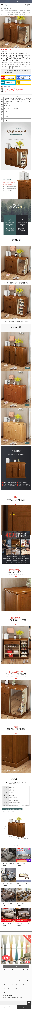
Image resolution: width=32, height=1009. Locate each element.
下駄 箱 (9, 9)
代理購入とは (7, 86)
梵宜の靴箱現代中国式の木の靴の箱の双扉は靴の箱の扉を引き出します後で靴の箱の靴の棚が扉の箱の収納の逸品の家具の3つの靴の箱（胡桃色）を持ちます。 (15, 12)
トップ (3, 9)
